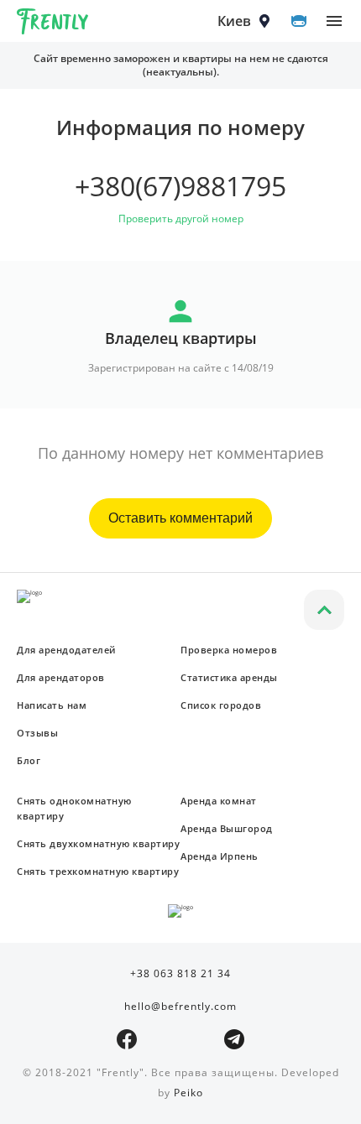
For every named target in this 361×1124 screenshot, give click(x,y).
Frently (53, 24)
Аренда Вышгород (226, 828)
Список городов (220, 705)
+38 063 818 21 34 (180, 973)
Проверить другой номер (180, 218)
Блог (28, 760)
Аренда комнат (218, 800)
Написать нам (51, 705)
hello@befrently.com (180, 1006)
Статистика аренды (229, 677)
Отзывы (37, 732)
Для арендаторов (61, 677)
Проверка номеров (228, 649)
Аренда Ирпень (219, 856)
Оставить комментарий (180, 518)
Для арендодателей (66, 649)
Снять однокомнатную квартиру (74, 808)
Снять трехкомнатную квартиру (98, 871)
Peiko (188, 1092)
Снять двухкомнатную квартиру (98, 843)
